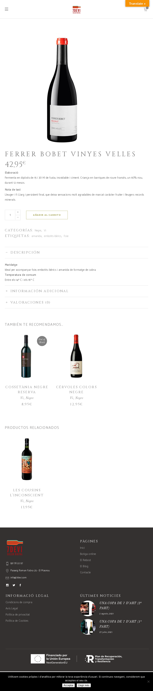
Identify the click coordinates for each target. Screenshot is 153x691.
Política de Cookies (17, 620)
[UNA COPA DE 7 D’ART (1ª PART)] (88, 627)
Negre (38, 230)
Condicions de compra (19, 602)
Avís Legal (12, 608)
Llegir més (83, 685)
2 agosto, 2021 (106, 613)
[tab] (76, 252)
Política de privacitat (18, 614)
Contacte (85, 572)
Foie (66, 236)
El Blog (84, 566)
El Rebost (85, 560)
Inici (82, 548)
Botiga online (88, 554)
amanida (37, 236)
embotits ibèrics (52, 236)
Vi (45, 230)
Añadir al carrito (47, 215)
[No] (148, 681)
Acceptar (68, 685)
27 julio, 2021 (105, 632)
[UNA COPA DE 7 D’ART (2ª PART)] (88, 608)
